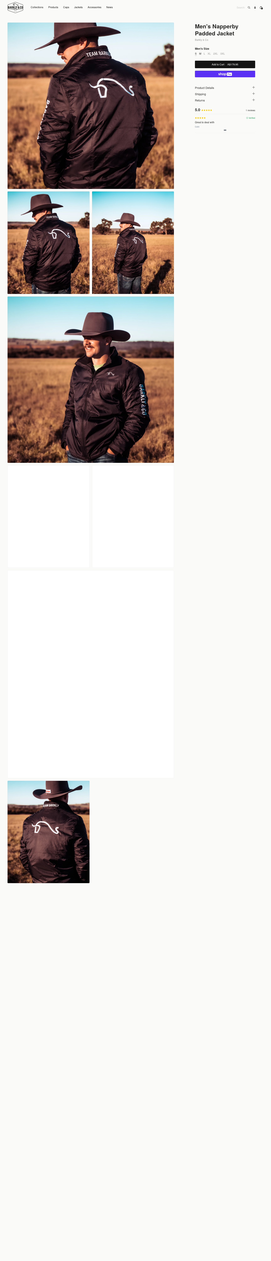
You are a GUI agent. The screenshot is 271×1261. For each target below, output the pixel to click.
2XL (215, 53)
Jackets (78, 7)
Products (53, 7)
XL (209, 53)
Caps (66, 7)
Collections (37, 7)
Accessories (94, 7)
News (109, 7)
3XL (222, 53)
